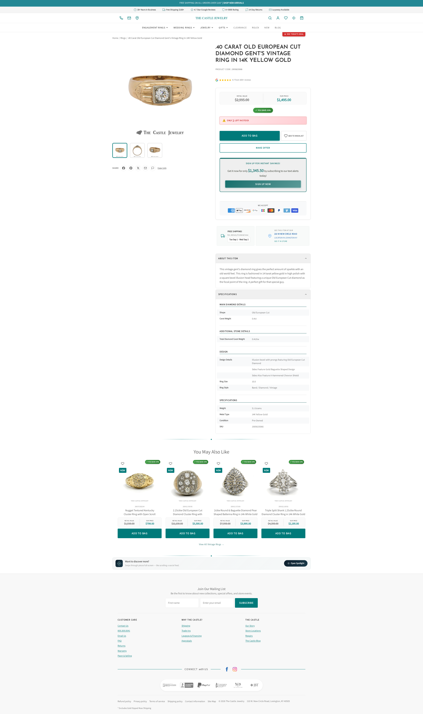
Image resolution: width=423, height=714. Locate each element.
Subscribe (211, 368)
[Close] (247, 333)
